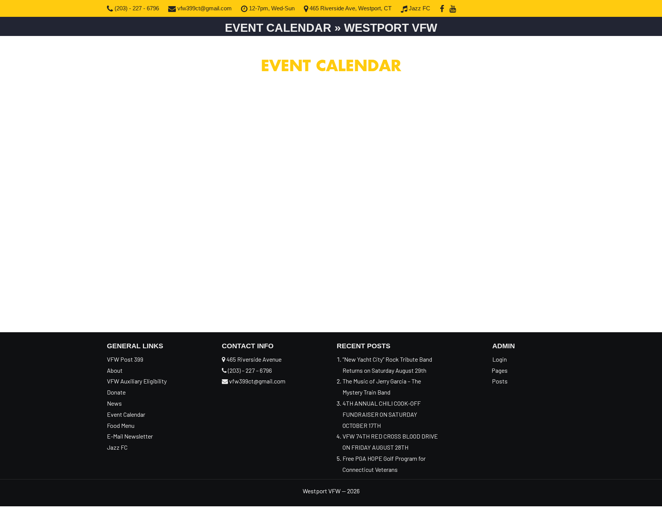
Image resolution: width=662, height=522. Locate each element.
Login (499, 359)
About (115, 370)
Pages (500, 370)
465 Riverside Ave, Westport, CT (350, 8)
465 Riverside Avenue (253, 359)
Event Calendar (126, 414)
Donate (116, 392)
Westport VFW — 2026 (331, 490)
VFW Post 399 (125, 359)
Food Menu (120, 425)
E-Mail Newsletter (130, 436)
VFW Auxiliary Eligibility (137, 381)
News (114, 403)
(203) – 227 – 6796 (249, 370)
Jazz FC (418, 8)
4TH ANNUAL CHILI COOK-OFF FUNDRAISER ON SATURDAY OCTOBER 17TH (381, 414)
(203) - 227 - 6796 (136, 8)
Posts (500, 381)
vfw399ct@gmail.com (204, 8)
